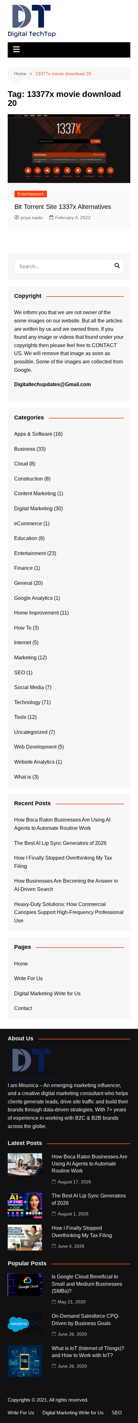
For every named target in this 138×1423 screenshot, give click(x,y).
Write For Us (28, 978)
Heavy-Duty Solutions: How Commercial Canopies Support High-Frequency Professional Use (69, 912)
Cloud (21, 463)
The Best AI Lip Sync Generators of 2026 (60, 843)
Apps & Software (33, 434)
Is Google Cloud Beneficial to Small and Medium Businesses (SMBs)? (87, 1284)
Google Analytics (33, 598)
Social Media (29, 687)
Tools (20, 717)
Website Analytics (34, 762)
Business (24, 449)
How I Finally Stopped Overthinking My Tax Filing (63, 862)
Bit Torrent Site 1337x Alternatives (62, 206)
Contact (23, 1008)
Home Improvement (36, 613)
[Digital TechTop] (32, 1064)
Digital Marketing (33, 508)
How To (22, 628)
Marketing (25, 657)
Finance (23, 568)
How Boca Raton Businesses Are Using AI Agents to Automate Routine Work (62, 824)
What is (22, 777)
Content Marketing (35, 493)
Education (25, 538)
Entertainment (31, 194)
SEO (19, 672)
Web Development (35, 747)
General (23, 583)
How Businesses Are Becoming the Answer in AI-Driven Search (66, 885)
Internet (22, 642)
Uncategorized (30, 732)
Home (21, 963)
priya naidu (32, 217)
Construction (28, 478)
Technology (27, 702)
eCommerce (28, 523)
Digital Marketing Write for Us (47, 993)
